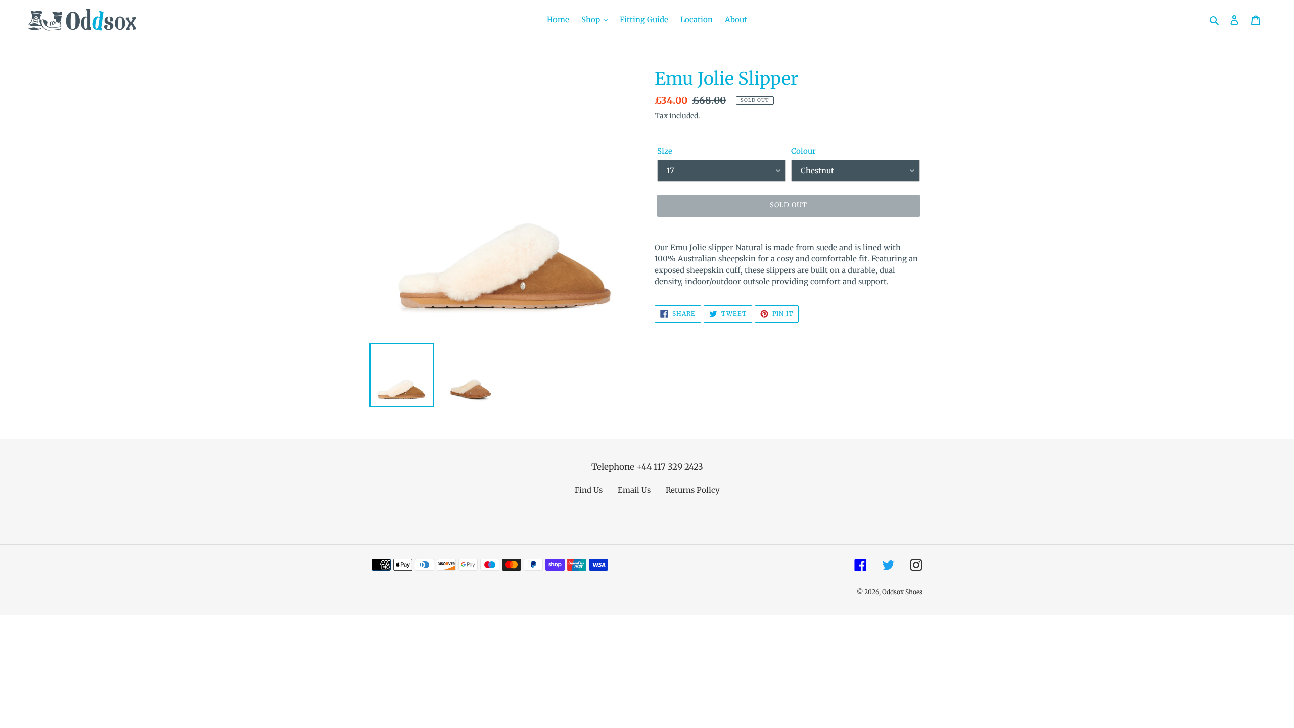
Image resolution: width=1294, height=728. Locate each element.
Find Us (589, 490)
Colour (803, 151)
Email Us (634, 490)
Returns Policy (693, 490)
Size (664, 151)
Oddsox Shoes (902, 592)
